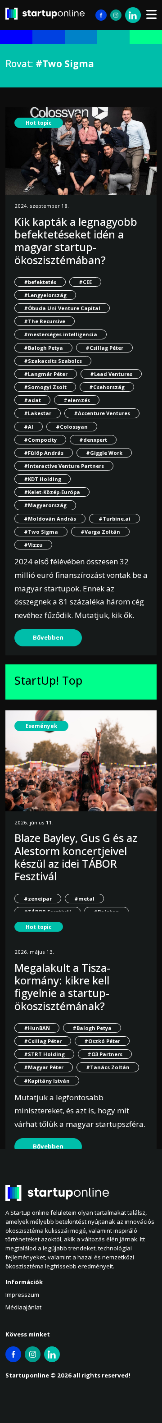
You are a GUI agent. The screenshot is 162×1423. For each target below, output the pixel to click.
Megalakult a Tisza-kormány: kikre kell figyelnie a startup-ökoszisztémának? (62, 987)
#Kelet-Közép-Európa (52, 492)
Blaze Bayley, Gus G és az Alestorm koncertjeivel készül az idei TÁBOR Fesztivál (75, 857)
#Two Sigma (41, 531)
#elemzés (76, 400)
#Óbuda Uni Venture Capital (62, 308)
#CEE (85, 282)
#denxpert (93, 439)
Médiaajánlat (23, 1307)
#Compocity (40, 439)
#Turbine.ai (114, 518)
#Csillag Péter (104, 347)
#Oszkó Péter (102, 1041)
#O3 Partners (104, 1054)
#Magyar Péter (43, 1067)
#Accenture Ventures (102, 413)
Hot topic (39, 122)
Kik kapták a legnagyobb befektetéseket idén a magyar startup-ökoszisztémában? (75, 241)
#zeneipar (38, 898)
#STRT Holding (44, 1054)
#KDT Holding (42, 479)
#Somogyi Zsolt (45, 387)
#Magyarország (45, 505)
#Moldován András (50, 518)
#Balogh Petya (43, 347)
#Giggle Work (104, 452)
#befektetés (40, 282)
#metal (84, 898)
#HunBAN (37, 1028)
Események (41, 726)
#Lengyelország (45, 295)
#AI (28, 426)
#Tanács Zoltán (108, 1067)
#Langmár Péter (46, 374)
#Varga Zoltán (100, 531)
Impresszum (22, 1294)
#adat (32, 400)
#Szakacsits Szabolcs (53, 360)
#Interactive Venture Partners (64, 465)
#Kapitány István (47, 1080)
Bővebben (48, 637)
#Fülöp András (43, 452)
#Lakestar (37, 413)
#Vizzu (33, 544)
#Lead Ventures (111, 374)
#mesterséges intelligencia (60, 334)
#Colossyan (72, 426)
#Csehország (107, 387)
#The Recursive (44, 321)
